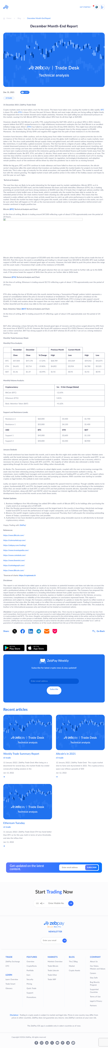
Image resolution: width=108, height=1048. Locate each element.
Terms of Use (95, 997)
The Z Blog (73, 962)
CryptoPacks (32, 966)
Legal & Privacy (96, 1001)
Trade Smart (10, 984)
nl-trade (9, 98)
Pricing (29, 984)
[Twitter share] (15, 631)
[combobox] (40, 903)
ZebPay (23, 525)
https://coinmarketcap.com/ (14, 540)
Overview (30, 962)
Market (72, 966)
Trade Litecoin (53, 971)
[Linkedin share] (31, 631)
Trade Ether (52, 975)
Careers (93, 973)
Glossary (9, 988)
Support (30, 993)
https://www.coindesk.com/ (14, 555)
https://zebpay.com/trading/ (14, 545)
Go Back (101, 631)
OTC (7, 966)
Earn (28, 975)
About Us (94, 962)
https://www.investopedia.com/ (16, 550)
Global (96, 7)
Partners (93, 1006)
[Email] (47, 631)
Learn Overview (12, 979)
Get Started (85, 7)
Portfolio (30, 971)
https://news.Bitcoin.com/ (13, 535)
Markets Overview (55, 962)
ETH (20, 112)
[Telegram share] (39, 631)
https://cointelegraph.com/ (14, 565)
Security (30, 979)
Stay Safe (94, 978)
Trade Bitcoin (53, 966)
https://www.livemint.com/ (14, 560)
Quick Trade (31, 988)
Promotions (31, 997)
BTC (102, 110)
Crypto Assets (74, 971)
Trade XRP (52, 979)
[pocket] (55, 631)
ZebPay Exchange (13, 962)
